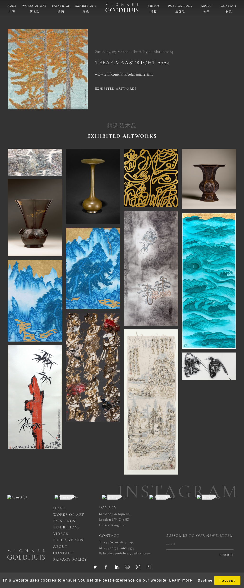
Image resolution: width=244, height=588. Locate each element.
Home (12, 6)
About (206, 6)
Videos (154, 6)
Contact (229, 6)
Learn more (180, 580)
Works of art (34, 6)
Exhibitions (86, 6)
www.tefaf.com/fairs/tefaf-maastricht (124, 74)
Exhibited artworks (116, 89)
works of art (68, 514)
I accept (227, 580)
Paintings (61, 6)
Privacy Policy (70, 559)
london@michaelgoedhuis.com (127, 553)
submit (226, 555)
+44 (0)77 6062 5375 (119, 548)
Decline (205, 580)
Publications (180, 6)
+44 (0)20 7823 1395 (119, 542)
